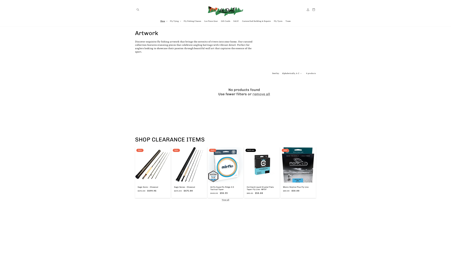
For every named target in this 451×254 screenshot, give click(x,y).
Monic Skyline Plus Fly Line (296, 187)
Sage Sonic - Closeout (148, 187)
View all (225, 200)
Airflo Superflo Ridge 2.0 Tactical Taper (222, 188)
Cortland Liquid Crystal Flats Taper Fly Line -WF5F (260, 188)
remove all (261, 94)
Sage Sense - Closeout (184, 187)
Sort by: (275, 73)
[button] (138, 9)
